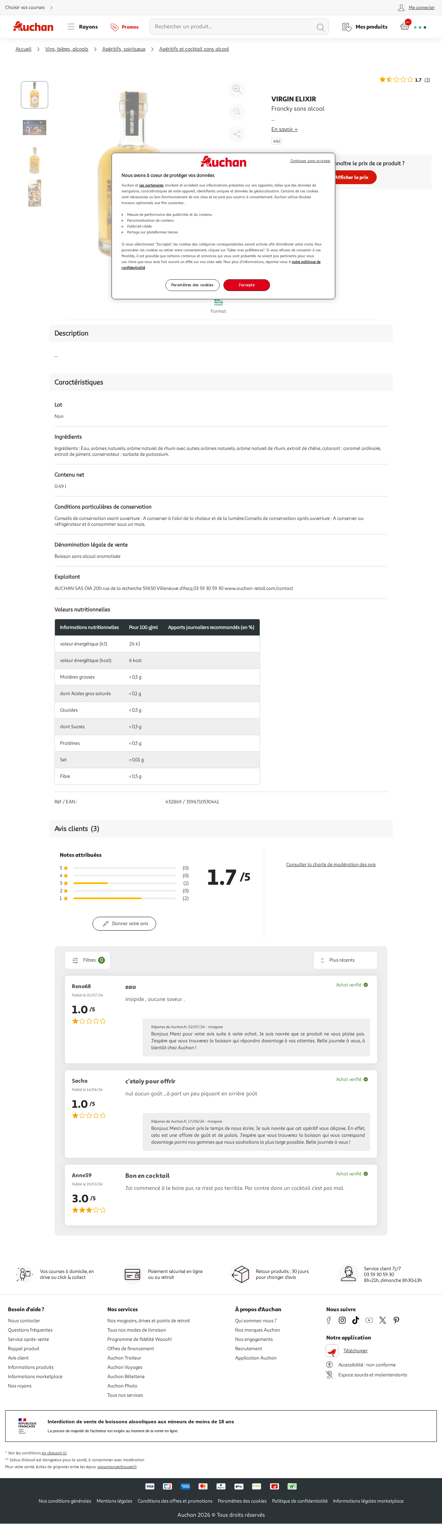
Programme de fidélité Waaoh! (139, 1339)
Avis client (18, 1358)
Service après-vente (28, 1339)
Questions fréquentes (30, 1330)
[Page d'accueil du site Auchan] (35, 26)
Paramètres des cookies (192, 284)
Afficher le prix (351, 177)
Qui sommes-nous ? (256, 1321)
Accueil (23, 49)
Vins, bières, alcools (66, 49)
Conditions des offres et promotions (175, 1501)
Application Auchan (256, 1358)
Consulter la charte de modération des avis (331, 864)
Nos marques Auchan (257, 1330)
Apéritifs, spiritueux (123, 49)
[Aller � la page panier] (413, 26)
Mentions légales (114, 1501)
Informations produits (31, 1367)
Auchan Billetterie (126, 1376)
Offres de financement (130, 1349)
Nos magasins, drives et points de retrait (148, 1321)
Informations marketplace (35, 1376)
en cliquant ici (54, 1453)
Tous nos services (125, 1395)
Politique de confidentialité (300, 1501)
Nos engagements (254, 1339)
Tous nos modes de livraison (136, 1330)
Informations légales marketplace (368, 1501)
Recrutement (248, 1349)
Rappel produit (23, 1349)
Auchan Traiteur (124, 1358)
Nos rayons (19, 1386)
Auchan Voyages (124, 1367)
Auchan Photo (122, 1386)
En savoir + (284, 129)
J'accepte (246, 284)
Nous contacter (24, 1321)
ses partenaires (151, 185)
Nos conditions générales (65, 1501)
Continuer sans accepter (310, 161)
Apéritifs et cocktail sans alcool (194, 49)
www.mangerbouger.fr (117, 1466)
